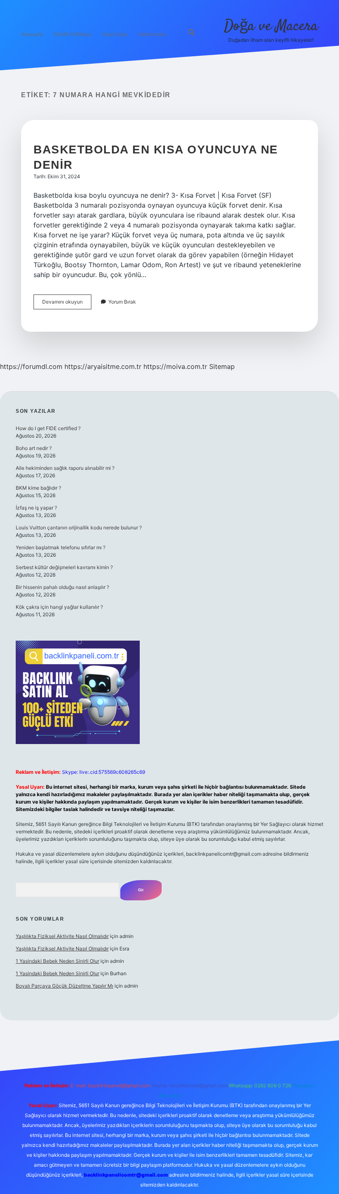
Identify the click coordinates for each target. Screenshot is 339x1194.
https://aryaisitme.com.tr (102, 366)
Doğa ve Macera (271, 26)
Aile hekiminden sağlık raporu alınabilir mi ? (65, 468)
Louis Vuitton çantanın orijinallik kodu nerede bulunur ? (79, 527)
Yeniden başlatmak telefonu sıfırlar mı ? (60, 547)
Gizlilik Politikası (72, 34)
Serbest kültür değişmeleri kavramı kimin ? (64, 567)
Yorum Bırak (122, 302)
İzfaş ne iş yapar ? (36, 508)
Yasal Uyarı (115, 34)
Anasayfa (32, 34)
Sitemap (222, 366)
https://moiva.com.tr (175, 366)
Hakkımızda (152, 34)
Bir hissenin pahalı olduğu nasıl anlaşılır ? (62, 587)
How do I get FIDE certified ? (48, 428)
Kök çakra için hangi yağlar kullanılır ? (59, 607)
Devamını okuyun (66, 303)
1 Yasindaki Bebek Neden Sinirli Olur (57, 961)
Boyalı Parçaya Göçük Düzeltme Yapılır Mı (64, 986)
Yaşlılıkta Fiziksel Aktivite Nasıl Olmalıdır (62, 936)
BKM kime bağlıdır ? (38, 488)
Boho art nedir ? (34, 448)
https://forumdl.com (31, 366)
